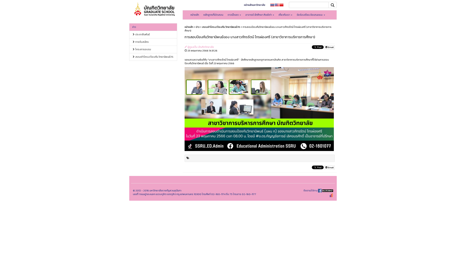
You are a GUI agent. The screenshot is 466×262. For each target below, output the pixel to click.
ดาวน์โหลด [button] (233, 15)
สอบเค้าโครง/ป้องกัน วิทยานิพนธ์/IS (154, 57)
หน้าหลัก (194, 15)
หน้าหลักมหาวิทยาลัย (254, 5)
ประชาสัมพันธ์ (142, 34)
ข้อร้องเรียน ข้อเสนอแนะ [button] (310, 15)
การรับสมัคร (142, 42)
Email (330, 47)
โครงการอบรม (143, 49)
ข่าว (134, 27)
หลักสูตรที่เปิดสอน (213, 15)
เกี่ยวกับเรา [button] (285, 15)
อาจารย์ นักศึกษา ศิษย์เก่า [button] (258, 15)
